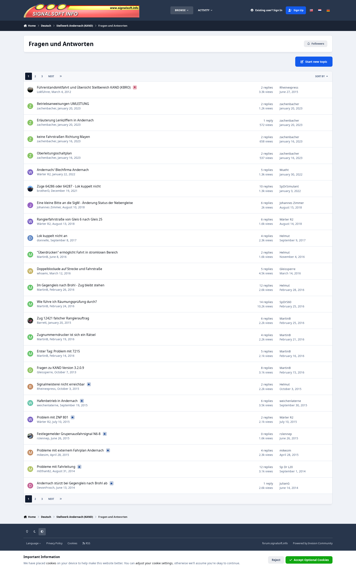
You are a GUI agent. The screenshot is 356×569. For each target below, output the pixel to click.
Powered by (313, 543)
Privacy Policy (54, 543)
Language (32, 543)
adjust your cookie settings (154, 563)
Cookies (72, 543)
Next (51, 76)
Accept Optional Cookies (311, 560)
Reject (276, 560)
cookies (51, 563)
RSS (87, 543)
